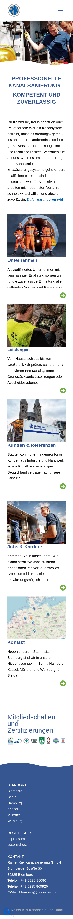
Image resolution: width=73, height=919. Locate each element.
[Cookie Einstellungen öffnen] (7, 914)
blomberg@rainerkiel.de (37, 892)
